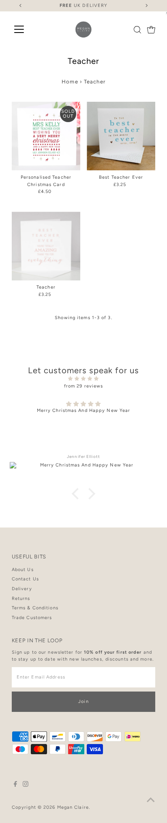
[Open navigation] (19, 30)
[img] (83, 379)
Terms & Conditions (35, 608)
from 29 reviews (83, 386)
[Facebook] (15, 785)
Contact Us (25, 579)
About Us (23, 569)
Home (70, 82)
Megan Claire (73, 807)
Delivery (22, 588)
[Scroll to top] (151, 800)
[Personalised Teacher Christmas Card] (46, 136)
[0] (151, 29)
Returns (21, 598)
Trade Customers (32, 617)
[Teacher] (46, 246)
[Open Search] (137, 29)
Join (83, 701)
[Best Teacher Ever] (121, 136)
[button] (77, 493)
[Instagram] (25, 785)
